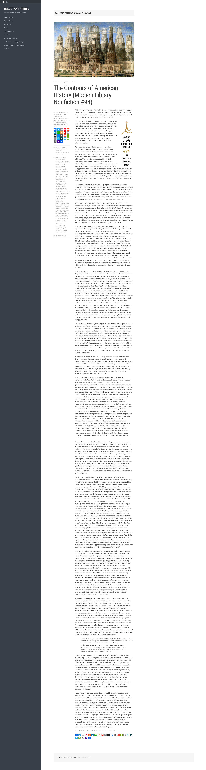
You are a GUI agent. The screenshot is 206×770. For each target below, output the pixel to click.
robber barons (60, 210)
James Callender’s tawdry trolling (99, 166)
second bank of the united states (62, 215)
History (58, 147)
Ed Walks (6, 49)
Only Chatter (7, 35)
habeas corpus (60, 185)
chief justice (64, 174)
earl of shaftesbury (62, 176)
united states (60, 223)
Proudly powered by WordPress (66, 757)
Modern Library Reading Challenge (14, 42)
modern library (60, 198)
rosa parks (63, 212)
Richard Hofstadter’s (99, 731)
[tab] (3, 2)
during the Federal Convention (116, 570)
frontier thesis (60, 181)
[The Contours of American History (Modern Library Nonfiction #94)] (94, 50)
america (58, 158)
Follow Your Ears (9, 31)
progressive (59, 206)
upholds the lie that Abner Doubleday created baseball (104, 199)
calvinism (58, 169)
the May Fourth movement (97, 409)
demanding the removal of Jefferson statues (114, 178)
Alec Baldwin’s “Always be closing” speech (96, 590)
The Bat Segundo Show (11, 38)
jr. (68, 195)
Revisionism (59, 152)
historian (58, 188)
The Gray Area (8, 24)
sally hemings (60, 213)
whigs (57, 228)
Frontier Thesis (106, 606)
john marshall (64, 193)
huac (65, 190)
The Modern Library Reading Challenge (99, 115)
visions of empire (99, 603)
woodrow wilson (61, 232)
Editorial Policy (8, 21)
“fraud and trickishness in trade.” (98, 594)
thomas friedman (61, 220)
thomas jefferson (61, 222)
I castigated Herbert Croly (109, 357)
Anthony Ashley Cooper (83, 449)
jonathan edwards (61, 195)
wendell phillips (60, 227)
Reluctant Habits (16, 9)
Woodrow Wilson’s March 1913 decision (104, 382)
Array (89, 757)
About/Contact (8, 17)
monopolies (59, 200)
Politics (66, 205)
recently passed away (119, 303)
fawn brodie (59, 178)
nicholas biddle (60, 203)
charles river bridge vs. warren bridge (62, 173)
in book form (103, 308)
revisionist (65, 208)
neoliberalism (60, 201)
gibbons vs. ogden (61, 183)
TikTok (6, 28)
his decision (106, 613)
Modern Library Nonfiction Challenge (14, 45)
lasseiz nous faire (61, 196)
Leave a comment (61, 236)
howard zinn (59, 190)
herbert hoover (60, 186)
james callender (61, 191)
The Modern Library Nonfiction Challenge (108, 110)
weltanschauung (61, 225)
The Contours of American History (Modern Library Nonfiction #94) (86, 95)
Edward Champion (70, 82)
